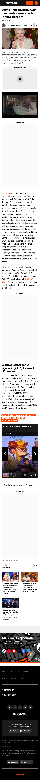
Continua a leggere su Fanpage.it (20, 485)
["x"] (19, 651)
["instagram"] (9, 651)
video (17, 560)
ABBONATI (29, 3)
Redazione (5, 678)
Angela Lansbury (8, 193)
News (3, 560)
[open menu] (2, 3)
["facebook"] (24, 651)
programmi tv (10, 560)
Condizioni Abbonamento (21, 675)
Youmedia (5, 671)
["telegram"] (29, 651)
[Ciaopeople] (20, 774)
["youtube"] (14, 651)
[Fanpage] (20, 714)
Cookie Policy (6, 675)
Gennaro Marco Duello (19, 25)
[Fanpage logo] (12, 3)
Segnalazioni (15, 671)
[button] (36, 25)
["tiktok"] (4, 651)
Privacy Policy (27, 671)
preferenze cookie (17, 678)
